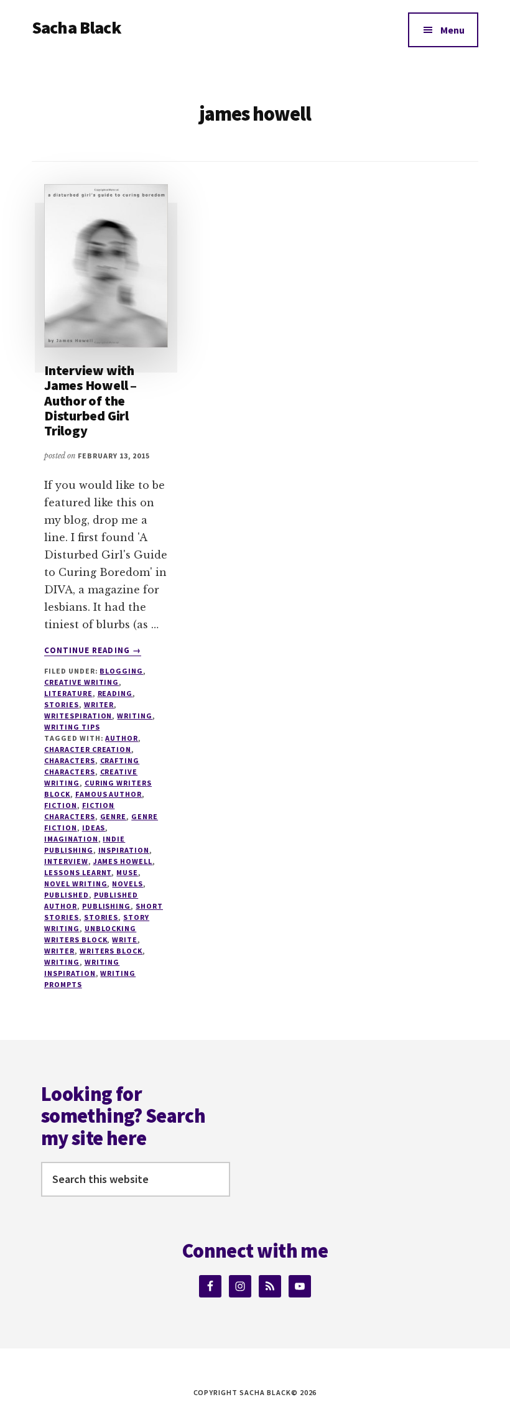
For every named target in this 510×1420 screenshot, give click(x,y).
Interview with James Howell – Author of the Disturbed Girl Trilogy (90, 400)
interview (66, 861)
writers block (111, 950)
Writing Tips (72, 726)
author (121, 738)
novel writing (75, 883)
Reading (115, 693)
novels (127, 883)
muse (127, 872)
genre (113, 816)
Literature (68, 693)
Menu (452, 30)
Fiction (60, 805)
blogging (121, 670)
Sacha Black (76, 27)
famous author (108, 794)
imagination (71, 838)
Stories (61, 704)
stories (101, 917)
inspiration (124, 850)
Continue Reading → (92, 650)
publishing (106, 906)
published (66, 894)
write (124, 939)
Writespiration (78, 715)
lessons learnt (77, 872)
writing (62, 962)
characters (69, 760)
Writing (134, 715)
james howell (123, 861)
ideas (94, 827)
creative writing (81, 682)
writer (99, 704)
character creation (87, 749)
